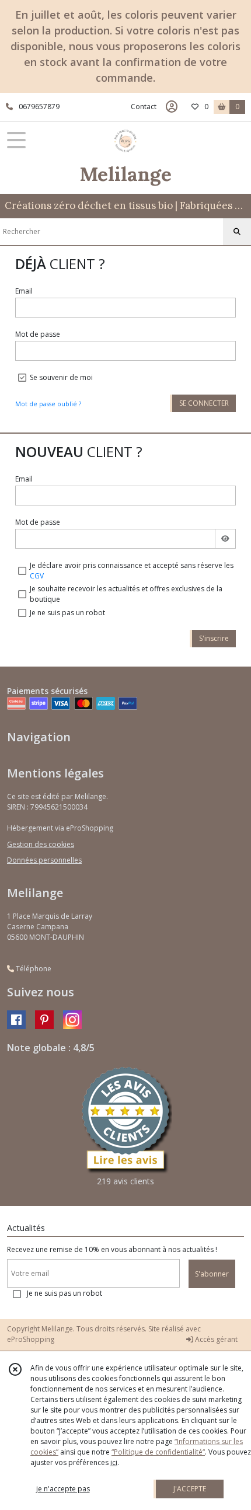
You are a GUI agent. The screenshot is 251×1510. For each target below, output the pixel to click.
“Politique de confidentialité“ (158, 1452)
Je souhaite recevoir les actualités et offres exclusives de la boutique (126, 594)
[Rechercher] (237, 231)
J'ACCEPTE (189, 1489)
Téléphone (32, 969)
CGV (37, 576)
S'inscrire (214, 638)
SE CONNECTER (204, 403)
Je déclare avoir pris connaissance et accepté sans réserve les (131, 570)
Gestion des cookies (40, 844)
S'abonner (212, 1274)
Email (24, 291)
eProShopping (30, 1339)
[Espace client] (172, 107)
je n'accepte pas (63, 1489)
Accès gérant (215, 1339)
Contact (143, 106)
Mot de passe (37, 334)
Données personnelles (44, 860)
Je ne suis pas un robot (67, 613)
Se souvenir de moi (61, 377)
